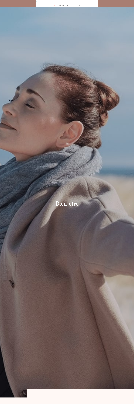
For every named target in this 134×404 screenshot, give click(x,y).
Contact (78, 5)
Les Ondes (67, 5)
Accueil (55, 5)
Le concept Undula (61, 5)
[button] (4, 205)
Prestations (73, 5)
